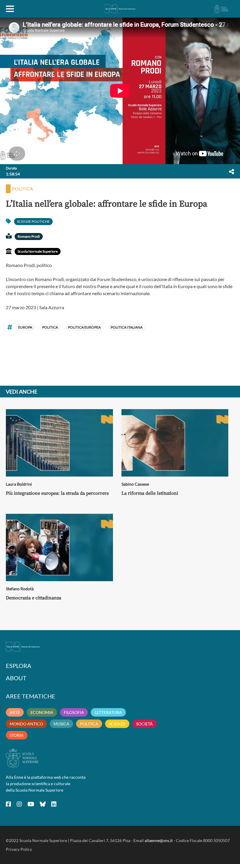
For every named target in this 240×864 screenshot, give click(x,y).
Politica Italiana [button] (127, 327)
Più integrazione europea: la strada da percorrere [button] (57, 493)
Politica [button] (22, 188)
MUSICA (61, 723)
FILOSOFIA (74, 712)
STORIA (17, 735)
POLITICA (89, 723)
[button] (231, 171)
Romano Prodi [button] (29, 236)
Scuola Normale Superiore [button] (38, 251)
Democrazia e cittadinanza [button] (33, 598)
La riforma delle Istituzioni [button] (149, 493)
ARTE (15, 712)
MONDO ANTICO (26, 723)
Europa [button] (25, 327)
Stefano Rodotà (20, 588)
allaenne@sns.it (159, 840)
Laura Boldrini (19, 484)
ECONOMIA (41, 712)
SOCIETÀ (144, 723)
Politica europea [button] (84, 327)
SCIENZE (117, 723)
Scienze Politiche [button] (33, 221)
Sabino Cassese (135, 484)
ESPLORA (18, 665)
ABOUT (16, 677)
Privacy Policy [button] (19, 849)
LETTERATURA (108, 712)
